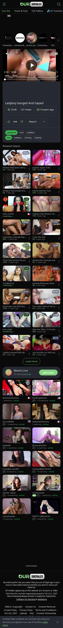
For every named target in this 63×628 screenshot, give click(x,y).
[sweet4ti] (17, 438)
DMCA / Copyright (13, 606)
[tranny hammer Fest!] (46, 183)
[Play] (31, 65)
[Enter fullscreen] (56, 72)
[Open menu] (4, 4)
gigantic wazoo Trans (41, 168)
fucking (28, 137)
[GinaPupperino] (46, 391)
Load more (31, 361)
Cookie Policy (10, 610)
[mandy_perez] (17, 486)
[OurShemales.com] (31, 4)
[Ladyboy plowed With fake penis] (17, 345)
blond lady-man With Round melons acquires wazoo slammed (15, 307)
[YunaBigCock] (17, 276)
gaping (38, 137)
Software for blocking (25, 599)
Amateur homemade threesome (14, 191)
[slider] (31, 79)
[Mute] (7, 53)
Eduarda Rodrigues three (43, 283)
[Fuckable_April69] (17, 462)
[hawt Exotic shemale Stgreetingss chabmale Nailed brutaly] (17, 230)
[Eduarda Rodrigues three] (46, 276)
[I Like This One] (46, 230)
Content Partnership (46, 613)
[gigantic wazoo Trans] (46, 160)
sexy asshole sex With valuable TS (44, 353)
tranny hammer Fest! (41, 191)
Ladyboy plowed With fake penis (14, 353)
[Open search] (59, 4)
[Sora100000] (17, 415)
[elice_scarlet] (17, 206)
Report (33, 121)
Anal (22, 132)
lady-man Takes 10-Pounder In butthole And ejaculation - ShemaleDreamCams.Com (44, 329)
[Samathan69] (17, 509)
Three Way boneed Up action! (15, 260)
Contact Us (30, 606)
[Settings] (56, 53)
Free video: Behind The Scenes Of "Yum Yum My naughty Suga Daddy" (44, 307)
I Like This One (38, 237)
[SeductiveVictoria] (46, 415)
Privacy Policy (26, 610)
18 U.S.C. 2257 (10, 613)
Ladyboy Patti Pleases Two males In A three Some (43, 214)
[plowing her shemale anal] (46, 253)
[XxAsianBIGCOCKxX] (46, 462)
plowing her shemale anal (43, 260)
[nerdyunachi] (46, 486)
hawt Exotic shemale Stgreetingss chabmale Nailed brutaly (15, 237)
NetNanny (42, 599)
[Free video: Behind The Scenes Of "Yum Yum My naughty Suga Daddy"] (46, 299)
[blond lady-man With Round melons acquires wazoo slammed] (17, 299)
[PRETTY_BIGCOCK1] (46, 509)
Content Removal (46, 606)
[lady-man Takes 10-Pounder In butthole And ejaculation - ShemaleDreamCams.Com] (46, 322)
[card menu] (29, 169)
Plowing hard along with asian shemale (15, 168)
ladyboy (17, 137)
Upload (23, 613)
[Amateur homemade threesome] (17, 183)
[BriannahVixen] (46, 438)
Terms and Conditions (45, 610)
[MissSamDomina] (17, 391)
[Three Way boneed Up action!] (17, 253)
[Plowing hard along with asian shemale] (17, 160)
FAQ (32, 613)
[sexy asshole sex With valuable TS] (46, 345)
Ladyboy (30, 132)
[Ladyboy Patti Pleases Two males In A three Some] (46, 206)
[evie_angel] (17, 322)
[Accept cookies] (57, 622)
